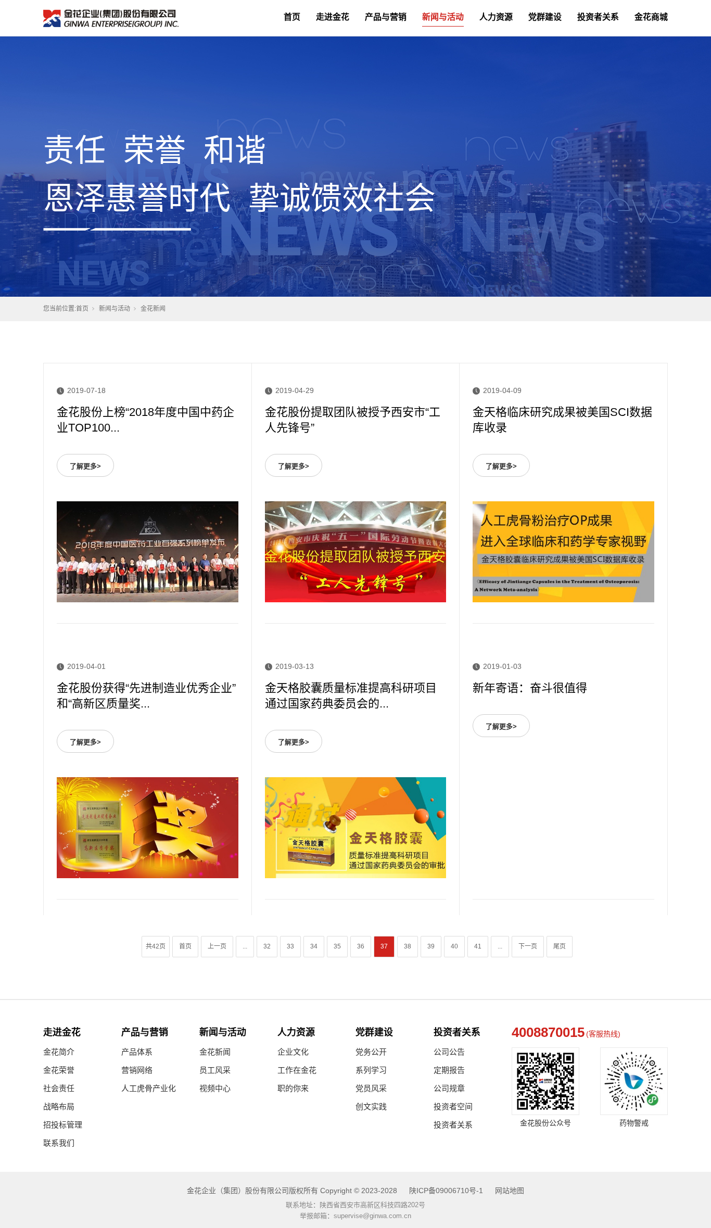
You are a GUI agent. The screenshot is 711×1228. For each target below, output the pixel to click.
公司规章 (449, 1088)
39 (431, 946)
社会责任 (58, 1088)
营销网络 (137, 1070)
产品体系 (137, 1051)
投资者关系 (598, 16)
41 (477, 946)
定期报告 (449, 1070)
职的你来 (293, 1088)
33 (290, 946)
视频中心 (215, 1088)
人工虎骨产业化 (148, 1088)
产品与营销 (386, 16)
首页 (292, 16)
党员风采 (371, 1088)
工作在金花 (296, 1070)
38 (407, 946)
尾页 (559, 946)
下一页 (527, 946)
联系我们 (58, 1142)
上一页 (217, 946)
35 (337, 946)
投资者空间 (453, 1106)
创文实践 (371, 1106)
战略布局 (58, 1106)
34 (314, 946)
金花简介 (58, 1051)
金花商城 (651, 16)
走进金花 (332, 16)
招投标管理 (62, 1124)
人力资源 (496, 16)
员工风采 (215, 1070)
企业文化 (293, 1051)
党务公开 (371, 1051)
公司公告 (449, 1051)
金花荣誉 (58, 1070)
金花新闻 (215, 1051)
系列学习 (371, 1070)
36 (360, 946)
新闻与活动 (443, 16)
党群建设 (545, 16)
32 (267, 946)
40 (454, 946)
